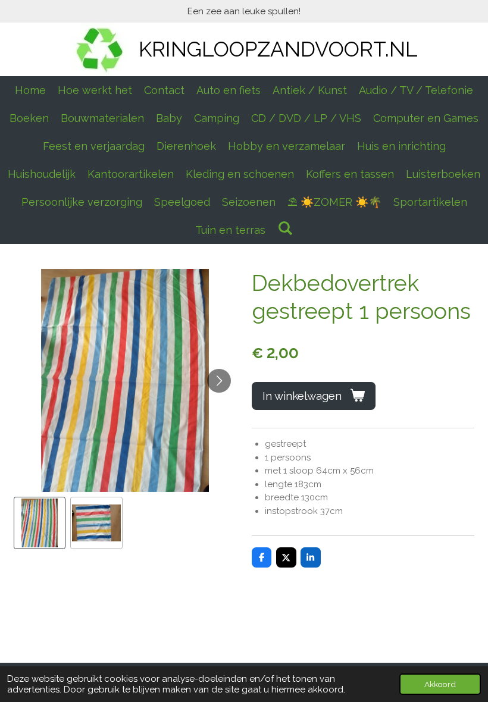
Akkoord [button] (440, 684)
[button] (40, 523)
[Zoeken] (284, 228)
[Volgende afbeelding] (219, 381)
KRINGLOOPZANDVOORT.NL (278, 49)
